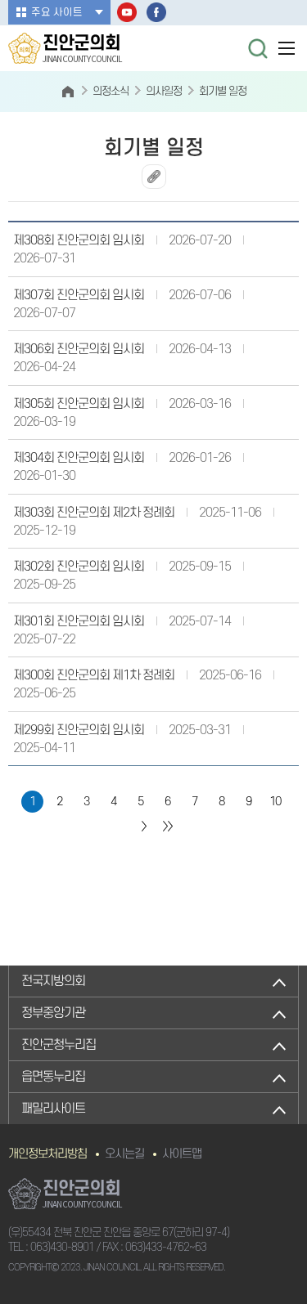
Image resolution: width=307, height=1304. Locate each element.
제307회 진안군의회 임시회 (78, 295)
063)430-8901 (62, 1247)
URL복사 (154, 176)
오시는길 (124, 1154)
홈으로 (68, 92)
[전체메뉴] (286, 48)
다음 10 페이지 (143, 826)
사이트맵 (181, 1154)
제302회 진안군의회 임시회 (78, 566)
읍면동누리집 (53, 1076)
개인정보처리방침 (47, 1154)
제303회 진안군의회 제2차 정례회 (93, 512)
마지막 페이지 (167, 826)
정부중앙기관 (53, 1013)
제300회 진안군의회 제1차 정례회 (93, 675)
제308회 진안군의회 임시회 (78, 240)
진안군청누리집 (58, 1044)
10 (275, 802)
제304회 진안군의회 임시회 (78, 457)
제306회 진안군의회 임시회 (78, 349)
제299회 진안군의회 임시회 (78, 730)
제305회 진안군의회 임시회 (78, 404)
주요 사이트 (57, 12)
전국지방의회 (53, 981)
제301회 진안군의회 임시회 (78, 621)
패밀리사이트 (53, 1108)
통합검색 (258, 48)
